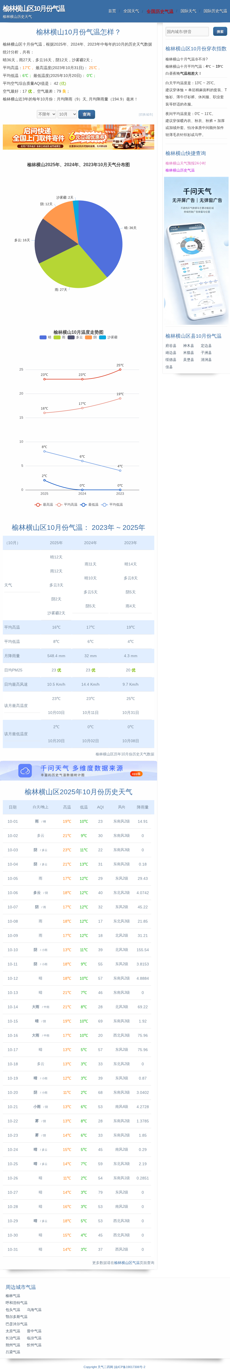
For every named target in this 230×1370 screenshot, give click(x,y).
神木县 (188, 346)
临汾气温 (34, 1338)
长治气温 (13, 1338)
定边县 (206, 346)
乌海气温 (34, 1310)
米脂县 (188, 353)
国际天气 (188, 11)
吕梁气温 (13, 1352)
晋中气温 (34, 1331)
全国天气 (131, 11)
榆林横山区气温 (127, 1263)
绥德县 (170, 360)
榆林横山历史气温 (180, 170)
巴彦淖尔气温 (16, 1324)
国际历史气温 (215, 11)
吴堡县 (188, 360)
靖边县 (170, 353)
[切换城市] (146, 114)
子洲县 (206, 353)
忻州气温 (34, 1345)
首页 (112, 11)
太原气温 (13, 1331)
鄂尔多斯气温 (16, 1317)
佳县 (169, 367)
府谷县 (170, 346)
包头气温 (13, 1310)
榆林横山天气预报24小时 (185, 163)
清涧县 (206, 360)
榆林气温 (13, 1296)
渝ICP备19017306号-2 (130, 1367)
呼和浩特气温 (16, 1303)
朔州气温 (13, 1345)
